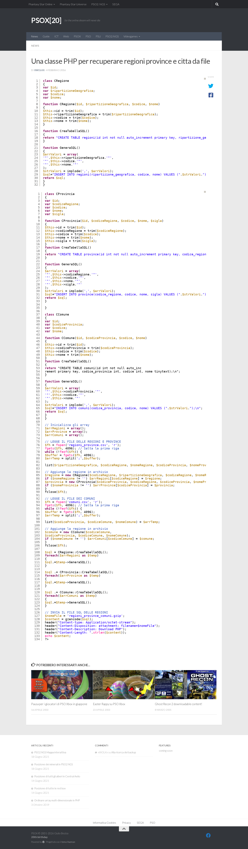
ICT (56, 36)
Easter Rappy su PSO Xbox (109, 704)
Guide (46, 36)
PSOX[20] (46, 20)
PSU (98, 36)
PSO (88, 36)
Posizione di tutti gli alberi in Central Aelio (57, 776)
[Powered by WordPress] (43, 842)
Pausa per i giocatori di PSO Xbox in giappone (59, 704)
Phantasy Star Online (40, 4)
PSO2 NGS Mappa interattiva (50, 752)
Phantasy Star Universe (73, 4)
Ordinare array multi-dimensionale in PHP (57, 800)
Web (66, 36)
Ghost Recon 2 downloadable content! (178, 704)
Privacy (126, 822)
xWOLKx (39, 70)
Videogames (130, 36)
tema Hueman (68, 842)
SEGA (115, 4)
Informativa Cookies (104, 822)
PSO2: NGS (98, 4)
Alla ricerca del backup (123, 752)
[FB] (208, 835)
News (34, 36)
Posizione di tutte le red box (50, 788)
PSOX (77, 36)
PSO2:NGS (112, 36)
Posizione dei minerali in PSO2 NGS (53, 764)
